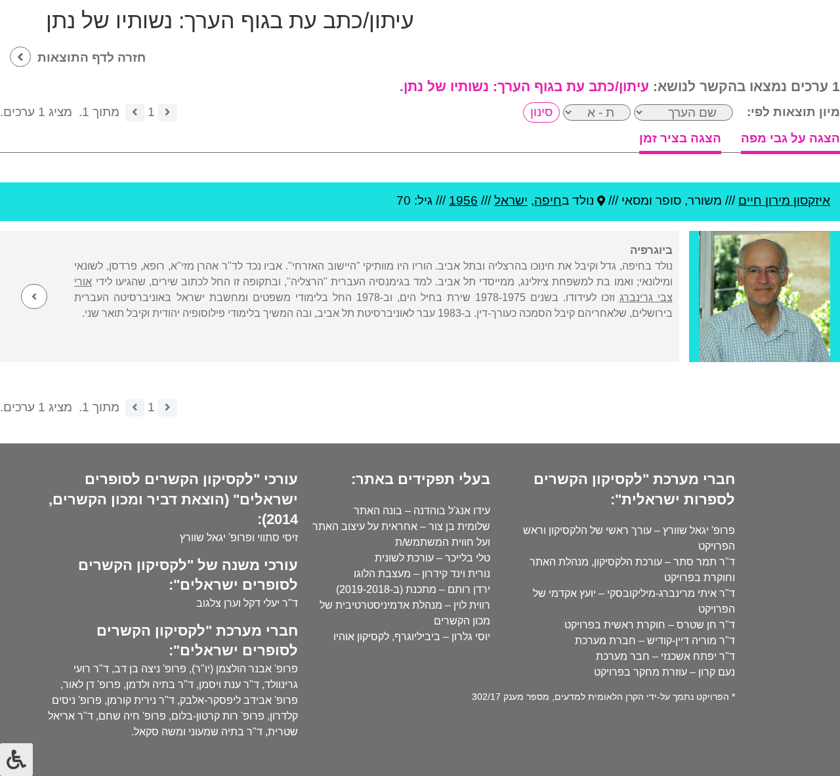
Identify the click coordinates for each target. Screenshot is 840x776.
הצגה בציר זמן (680, 138)
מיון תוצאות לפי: (793, 112)
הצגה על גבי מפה (790, 138)
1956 (463, 200)
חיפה (548, 200)
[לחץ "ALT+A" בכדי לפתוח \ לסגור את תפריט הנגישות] (16, 759)
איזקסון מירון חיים (784, 200)
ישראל (511, 200)
